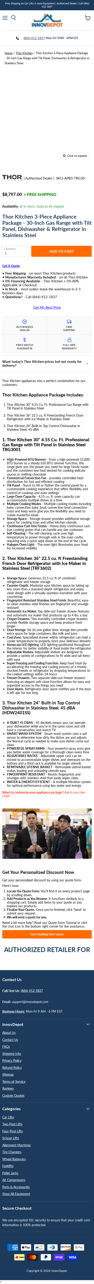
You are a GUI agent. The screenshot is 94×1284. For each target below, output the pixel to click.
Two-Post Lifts (12, 1124)
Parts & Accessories (16, 1187)
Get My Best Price (47, 307)
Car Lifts (8, 1117)
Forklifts (7, 1166)
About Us (9, 1033)
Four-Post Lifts (12, 1131)
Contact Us (10, 1040)
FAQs (6, 1047)
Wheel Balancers (14, 1159)
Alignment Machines (16, 1145)
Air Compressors (13, 1180)
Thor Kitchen (24, 53)
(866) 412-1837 (34, 38)
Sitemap (8, 1074)
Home (9, 53)
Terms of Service (13, 1081)
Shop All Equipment (16, 1194)
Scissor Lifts (10, 1138)
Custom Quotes (13, 1095)
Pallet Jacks (10, 1173)
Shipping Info (11, 1054)
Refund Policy (12, 1068)
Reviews (8, 1088)
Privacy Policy (11, 1060)
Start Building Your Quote (47, 934)
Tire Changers (11, 1152)
